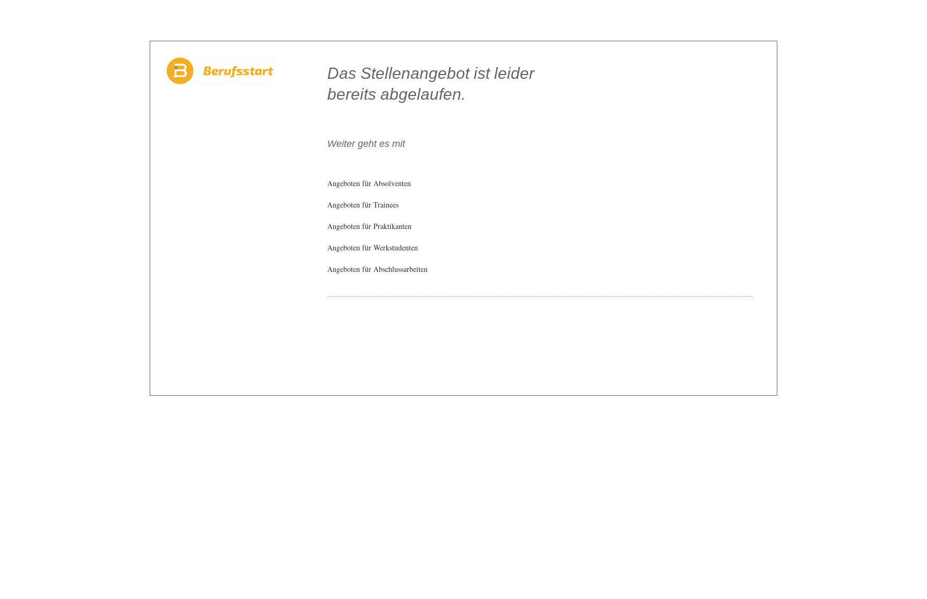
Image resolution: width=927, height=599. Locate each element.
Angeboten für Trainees (363, 204)
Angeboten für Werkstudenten (372, 247)
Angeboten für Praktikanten (369, 226)
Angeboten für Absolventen (369, 183)
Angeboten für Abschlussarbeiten (377, 269)
